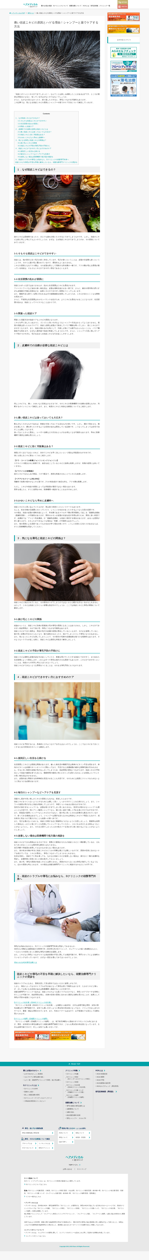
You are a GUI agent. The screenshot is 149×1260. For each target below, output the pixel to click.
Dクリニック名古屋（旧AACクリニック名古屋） (33, 1002)
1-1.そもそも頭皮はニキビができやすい (32, 121)
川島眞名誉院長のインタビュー (35, 1101)
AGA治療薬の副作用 (103, 1083)
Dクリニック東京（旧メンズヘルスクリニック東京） (79, 1078)
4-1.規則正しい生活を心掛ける (29, 151)
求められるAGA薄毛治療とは (25, 962)
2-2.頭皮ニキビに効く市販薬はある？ (31, 135)
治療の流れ (70, 1112)
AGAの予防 (100, 1080)
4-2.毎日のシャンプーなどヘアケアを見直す (34, 154)
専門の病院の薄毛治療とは (76, 1106)
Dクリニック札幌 (72, 1074)
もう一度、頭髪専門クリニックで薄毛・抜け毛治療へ (42, 1080)
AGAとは (86, 6)
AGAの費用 (100, 1077)
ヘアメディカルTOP (18, 13)
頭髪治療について (75, 6)
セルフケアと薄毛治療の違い (34, 1077)
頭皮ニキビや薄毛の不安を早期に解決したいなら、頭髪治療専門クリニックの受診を (46, 162)
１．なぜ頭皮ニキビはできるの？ (27, 118)
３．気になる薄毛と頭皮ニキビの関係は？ (30, 140)
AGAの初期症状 (102, 1074)
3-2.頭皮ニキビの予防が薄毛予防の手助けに (34, 146)
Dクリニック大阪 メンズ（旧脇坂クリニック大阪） (76, 1091)
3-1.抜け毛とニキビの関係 (27, 143)
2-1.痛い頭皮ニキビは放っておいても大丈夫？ (35, 132)
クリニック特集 (71, 1070)
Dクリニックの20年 (31, 1089)
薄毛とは (31, 13)
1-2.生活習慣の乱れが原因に (28, 124)
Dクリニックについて (60, 6)
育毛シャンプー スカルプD (76, 1118)
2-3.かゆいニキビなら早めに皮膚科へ (31, 137)
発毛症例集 (94, 6)
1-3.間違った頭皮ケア (26, 126)
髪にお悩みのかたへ (31, 1070)
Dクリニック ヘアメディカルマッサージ (38, 1098)
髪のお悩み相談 (46, 6)
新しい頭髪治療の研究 (32, 1095)
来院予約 (124, 6)
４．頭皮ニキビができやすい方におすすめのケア (33, 148)
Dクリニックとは (30, 1085)
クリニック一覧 (104, 6)
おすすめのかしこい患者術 (33, 1074)
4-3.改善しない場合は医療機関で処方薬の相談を (35, 157)
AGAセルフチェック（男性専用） (108, 1086)
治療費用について (73, 1109)
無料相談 (124, 2)
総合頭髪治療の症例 (73, 1115)
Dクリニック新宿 (72, 1082)
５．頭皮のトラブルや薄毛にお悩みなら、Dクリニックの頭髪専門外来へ (42, 159)
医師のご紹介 (28, 1092)
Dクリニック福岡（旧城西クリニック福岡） (31, 1019)
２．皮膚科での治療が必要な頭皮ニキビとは (31, 129)
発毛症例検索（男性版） (105, 1091)
